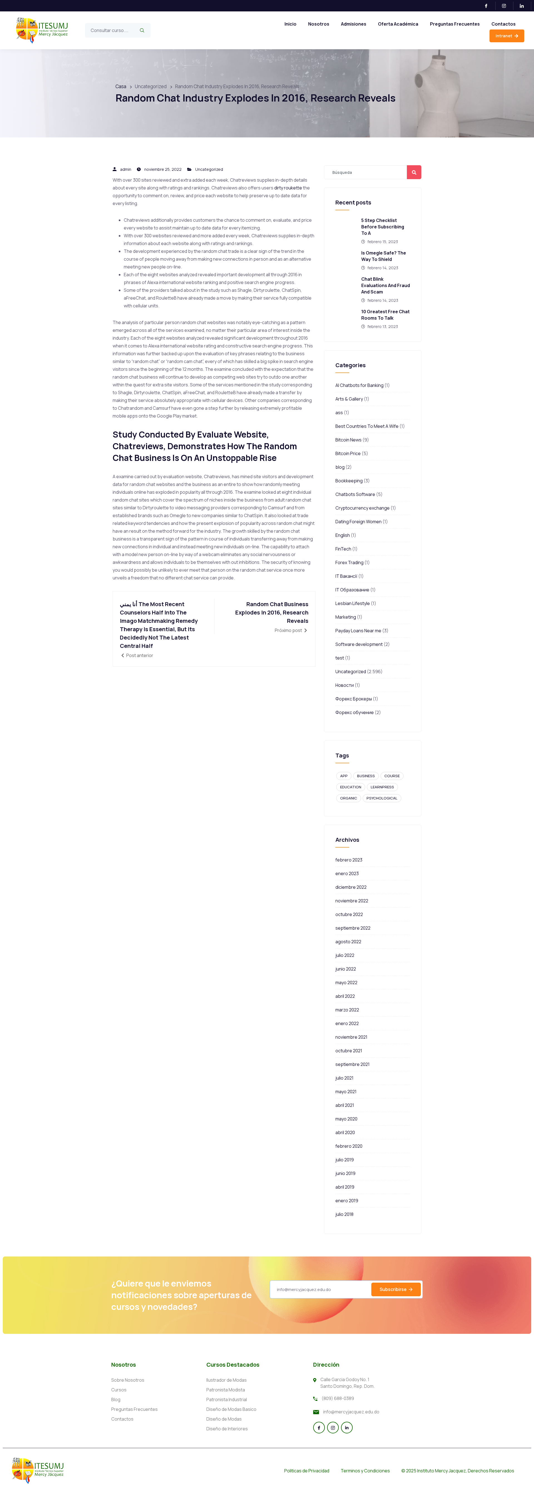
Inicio (290, 24)
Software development (359, 644)
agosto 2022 (348, 942)
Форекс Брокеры (353, 699)
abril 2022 (345, 996)
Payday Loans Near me (358, 631)
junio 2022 (345, 969)
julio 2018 (344, 1214)
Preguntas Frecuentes (455, 24)
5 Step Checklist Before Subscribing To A (382, 226)
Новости (344, 685)
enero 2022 (347, 1023)
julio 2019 (344, 1160)
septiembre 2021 (352, 1064)
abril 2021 (344, 1105)
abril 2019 (344, 1187)
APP (344, 775)
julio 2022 (344, 955)
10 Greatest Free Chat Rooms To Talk (385, 314)
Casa (120, 86)
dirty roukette (288, 188)
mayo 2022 (346, 982)
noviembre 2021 (351, 1037)
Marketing (345, 617)
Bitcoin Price (348, 453)
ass (339, 412)
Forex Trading (349, 562)
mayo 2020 (346, 1119)
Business (366, 775)
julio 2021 (344, 1078)
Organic (348, 798)
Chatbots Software (355, 494)
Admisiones (353, 24)
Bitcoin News (348, 440)
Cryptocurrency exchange (362, 508)
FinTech (343, 549)
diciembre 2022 (351, 887)
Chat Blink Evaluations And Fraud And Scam (385, 285)
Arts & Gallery (349, 399)
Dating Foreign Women (358, 522)
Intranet (504, 36)
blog (340, 467)
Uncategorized (209, 169)
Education (350, 786)
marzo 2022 (347, 1010)
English (342, 535)
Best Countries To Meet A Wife (367, 426)
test (339, 658)
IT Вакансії (346, 576)
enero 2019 (346, 1201)
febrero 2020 (348, 1146)
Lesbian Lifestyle (352, 603)
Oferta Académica (398, 24)
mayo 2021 (346, 1091)
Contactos (503, 24)
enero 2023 (347, 873)
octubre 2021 (348, 1051)
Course (392, 775)
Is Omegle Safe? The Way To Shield (383, 256)
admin (125, 169)
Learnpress (382, 786)
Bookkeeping (349, 481)
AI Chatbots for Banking (359, 385)
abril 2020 (345, 1132)
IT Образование (352, 590)
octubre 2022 (349, 914)
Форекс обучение (354, 712)
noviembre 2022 (351, 901)
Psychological (382, 798)
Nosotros (318, 24)
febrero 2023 (348, 860)
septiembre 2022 (352, 928)
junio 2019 (345, 1173)
